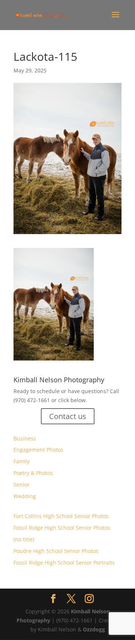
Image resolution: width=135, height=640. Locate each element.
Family (22, 461)
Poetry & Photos (33, 472)
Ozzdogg (94, 629)
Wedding (25, 496)
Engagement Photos (38, 449)
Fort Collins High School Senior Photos (61, 516)
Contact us (67, 416)
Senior (22, 484)
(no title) (24, 539)
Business (25, 438)
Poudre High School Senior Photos (56, 550)
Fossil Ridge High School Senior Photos (62, 527)
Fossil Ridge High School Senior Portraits (64, 562)
